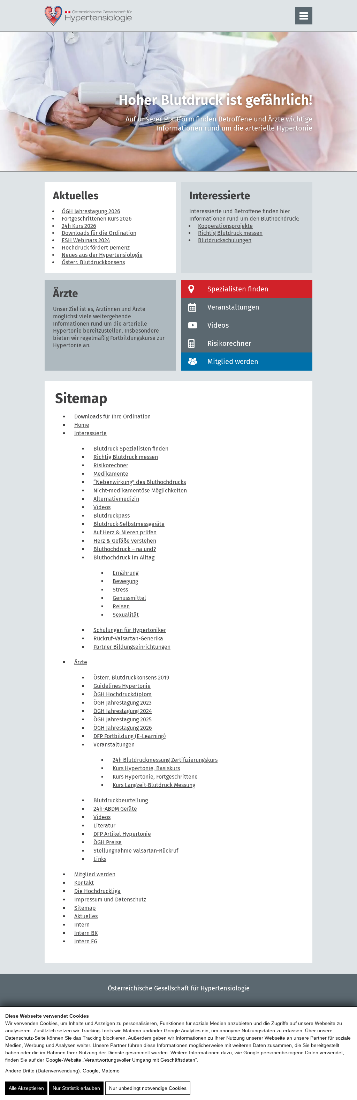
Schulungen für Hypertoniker (129, 630)
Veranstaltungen (233, 307)
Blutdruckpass (111, 515)
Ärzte (80, 662)
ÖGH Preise (107, 842)
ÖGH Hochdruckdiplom (122, 694)
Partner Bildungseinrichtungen (131, 647)
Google (91, 1070)
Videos (218, 325)
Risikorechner (229, 343)
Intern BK (86, 933)
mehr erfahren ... (110, 263)
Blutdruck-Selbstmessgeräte (129, 524)
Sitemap (85, 908)
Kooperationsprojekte (225, 226)
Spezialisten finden (237, 289)
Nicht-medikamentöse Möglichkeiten (140, 490)
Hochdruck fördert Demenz (96, 247)
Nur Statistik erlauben (76, 1088)
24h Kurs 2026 (79, 226)
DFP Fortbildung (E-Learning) (129, 736)
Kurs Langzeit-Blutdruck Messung (154, 785)
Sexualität (126, 614)
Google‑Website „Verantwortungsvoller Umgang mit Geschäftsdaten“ (121, 1060)
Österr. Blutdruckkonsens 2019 (131, 677)
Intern (82, 924)
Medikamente (110, 473)
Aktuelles (86, 916)
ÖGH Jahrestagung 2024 (122, 711)
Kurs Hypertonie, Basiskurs (146, 768)
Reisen (121, 606)
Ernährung (125, 573)
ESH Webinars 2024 (86, 240)
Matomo (110, 1070)
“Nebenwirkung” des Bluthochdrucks (139, 482)
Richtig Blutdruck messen (230, 233)
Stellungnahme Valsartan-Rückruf (135, 850)
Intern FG (85, 941)
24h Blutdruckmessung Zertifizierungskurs (165, 760)
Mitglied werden (232, 361)
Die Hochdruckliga (97, 891)
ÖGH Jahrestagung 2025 (122, 719)
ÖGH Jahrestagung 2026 (91, 211)
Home (81, 425)
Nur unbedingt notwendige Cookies (148, 1088)
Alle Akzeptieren (26, 1088)
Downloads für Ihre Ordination (112, 416)
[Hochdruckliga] (88, 15)
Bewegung (125, 581)
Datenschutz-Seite (25, 1038)
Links (99, 859)
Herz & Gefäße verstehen (124, 540)
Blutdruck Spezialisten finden (130, 448)
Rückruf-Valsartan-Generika (128, 638)
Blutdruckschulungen (224, 240)
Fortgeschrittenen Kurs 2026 (97, 218)
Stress (120, 589)
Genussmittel (129, 598)
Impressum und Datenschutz (110, 899)
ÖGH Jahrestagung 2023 (122, 702)
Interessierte (90, 433)
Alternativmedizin (116, 499)
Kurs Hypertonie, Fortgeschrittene (155, 776)
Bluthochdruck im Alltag (123, 557)
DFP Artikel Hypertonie (122, 834)
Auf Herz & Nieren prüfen (125, 532)
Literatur (104, 825)
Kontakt (84, 882)
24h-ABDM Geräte (115, 808)
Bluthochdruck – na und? (124, 549)
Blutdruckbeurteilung (120, 800)
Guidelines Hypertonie (122, 686)
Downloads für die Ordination (99, 233)
